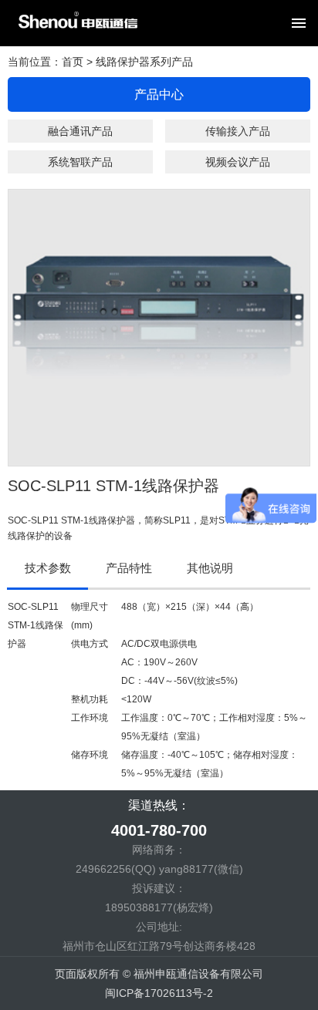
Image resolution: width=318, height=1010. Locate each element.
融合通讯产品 (80, 131)
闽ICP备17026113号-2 (159, 993)
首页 (72, 62)
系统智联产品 (80, 162)
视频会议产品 (237, 162)
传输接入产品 (237, 131)
